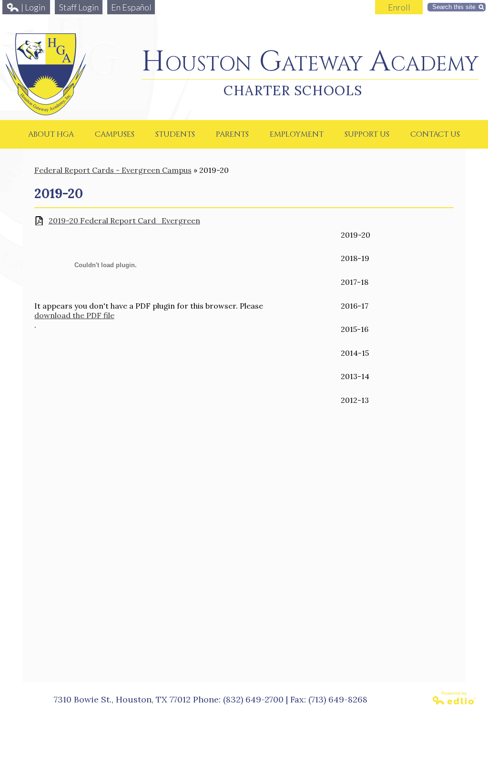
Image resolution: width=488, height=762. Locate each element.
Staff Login (79, 7)
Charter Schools (293, 90)
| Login (33, 7)
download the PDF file (74, 315)
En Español (131, 7)
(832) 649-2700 (253, 699)
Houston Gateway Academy (310, 62)
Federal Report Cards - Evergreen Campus (113, 170)
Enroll (399, 7)
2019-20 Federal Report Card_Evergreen (124, 220)
